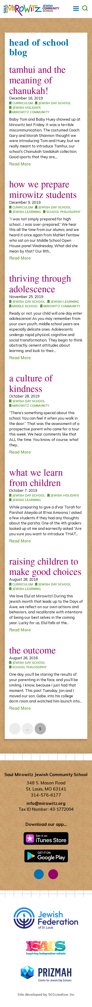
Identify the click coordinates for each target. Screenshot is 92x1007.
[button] (76, 8)
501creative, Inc (61, 994)
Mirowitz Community (30, 112)
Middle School (24, 306)
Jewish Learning (26, 212)
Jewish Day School (54, 103)
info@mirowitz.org (46, 803)
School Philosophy (62, 212)
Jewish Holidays (26, 107)
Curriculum (22, 103)
